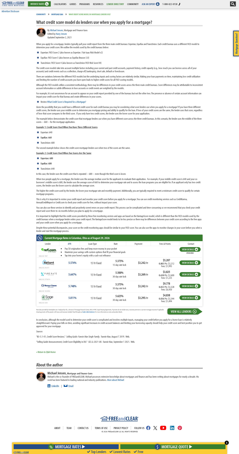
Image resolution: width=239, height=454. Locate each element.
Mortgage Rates (65, 446)
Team (69, 428)
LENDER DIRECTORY (115, 4)
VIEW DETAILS (188, 249)
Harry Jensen (61, 33)
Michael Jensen (56, 30)
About (57, 428)
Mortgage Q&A (57, 14)
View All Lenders (183, 311)
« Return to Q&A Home (46, 352)
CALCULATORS (60, 4)
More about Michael (115, 379)
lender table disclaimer (88, 312)
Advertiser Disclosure (10, 11)
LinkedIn (55, 386)
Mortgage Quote (172, 446)
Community (41, 14)
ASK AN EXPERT (148, 4)
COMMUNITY (133, 4)
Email (70, 386)
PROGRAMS (84, 4)
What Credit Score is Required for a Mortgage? (66, 101)
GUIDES (73, 4)
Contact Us (83, 428)
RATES (39, 4)
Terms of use (101, 428)
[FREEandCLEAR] (119, 419)
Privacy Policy (121, 428)
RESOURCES (98, 4)
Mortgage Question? (236, 43)
